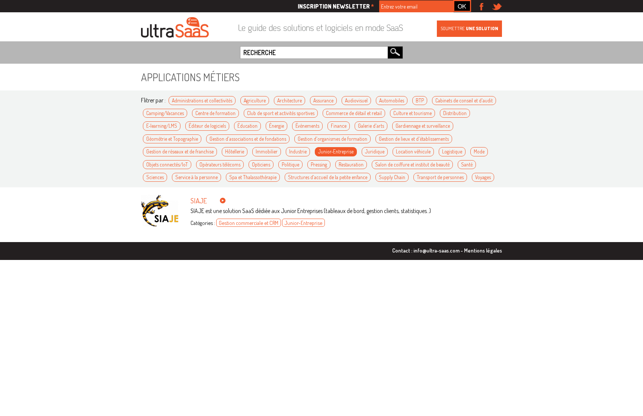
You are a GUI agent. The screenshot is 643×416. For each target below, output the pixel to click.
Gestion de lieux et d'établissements (414, 139)
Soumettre (469, 28)
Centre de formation (215, 113)
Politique (290, 164)
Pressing (319, 164)
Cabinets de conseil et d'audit (464, 100)
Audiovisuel (356, 100)
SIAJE (199, 200)
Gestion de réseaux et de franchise (180, 151)
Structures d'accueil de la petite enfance (327, 177)
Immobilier (267, 151)
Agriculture (255, 100)
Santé (467, 164)
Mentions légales (483, 250)
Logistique (452, 151)
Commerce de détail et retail (354, 113)
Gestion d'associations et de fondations (247, 139)
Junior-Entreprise (336, 151)
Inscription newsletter (336, 6)
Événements (307, 126)
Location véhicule (413, 151)
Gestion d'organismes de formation (332, 139)
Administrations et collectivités (202, 100)
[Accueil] (175, 28)
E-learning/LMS (161, 126)
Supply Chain (392, 177)
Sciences (155, 177)
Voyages (483, 177)
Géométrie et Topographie (172, 139)
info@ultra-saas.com (436, 250)
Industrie (298, 151)
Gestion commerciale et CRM (248, 222)
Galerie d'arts (371, 126)
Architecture (289, 100)
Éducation (247, 126)
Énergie (276, 126)
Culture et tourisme (412, 113)
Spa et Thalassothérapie (252, 177)
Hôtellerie (234, 151)
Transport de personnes (440, 177)
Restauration (351, 164)
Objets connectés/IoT (167, 164)
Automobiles (391, 100)
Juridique (374, 151)
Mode (479, 151)
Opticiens (261, 164)
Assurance (323, 100)
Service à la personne (196, 177)
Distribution (455, 113)
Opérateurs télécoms (219, 164)
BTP (420, 100)
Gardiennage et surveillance (423, 126)
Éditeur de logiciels (207, 126)
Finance (338, 126)
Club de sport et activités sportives (280, 113)
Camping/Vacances (165, 113)
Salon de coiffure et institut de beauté (412, 164)
